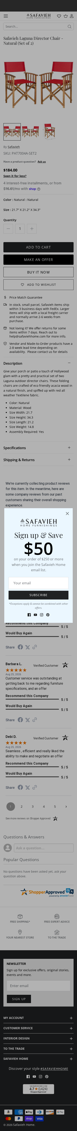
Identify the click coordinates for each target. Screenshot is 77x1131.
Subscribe (38, 595)
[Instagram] (41, 614)
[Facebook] (29, 614)
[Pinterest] (47, 614)
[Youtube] (35, 614)
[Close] (67, 513)
